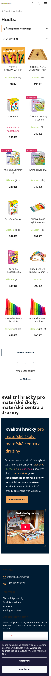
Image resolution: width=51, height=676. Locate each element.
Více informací (17, 499)
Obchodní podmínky (13, 598)
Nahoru (27, 379)
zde (4, 653)
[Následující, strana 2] (25, 362)
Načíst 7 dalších (25, 352)
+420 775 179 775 (16, 583)
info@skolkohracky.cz (18, 576)
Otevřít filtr (12, 38)
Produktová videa (12, 602)
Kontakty (7, 606)
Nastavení (24, 660)
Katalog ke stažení (12, 610)
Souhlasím (24, 669)
